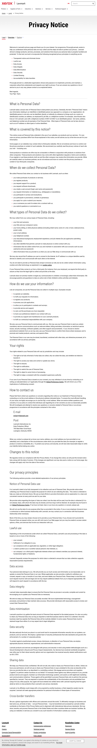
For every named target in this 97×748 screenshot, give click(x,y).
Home (13, 3)
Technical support (39, 729)
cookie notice (47, 265)
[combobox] (83, 4)
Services (48, 9)
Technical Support (60, 9)
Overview (11, 37)
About (3, 726)
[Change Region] (68, 4)
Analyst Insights (70, 732)
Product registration (40, 732)
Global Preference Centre (55, 382)
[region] (48, 742)
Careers (4, 729)
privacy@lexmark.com (20, 416)
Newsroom (68, 726)
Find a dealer (38, 736)
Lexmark (5, 723)
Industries (28, 9)
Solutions (38, 9)
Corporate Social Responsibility (11, 732)
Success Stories (70, 729)
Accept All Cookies (75, 741)
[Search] (93, 4)
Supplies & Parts (15, 9)
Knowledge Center (72, 723)
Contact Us (38, 723)
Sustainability (6, 736)
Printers (3, 9)
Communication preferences (42, 726)
